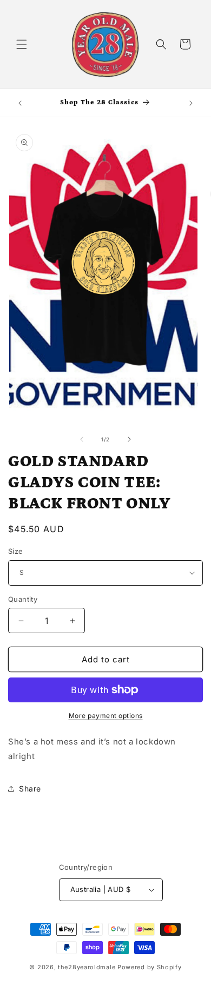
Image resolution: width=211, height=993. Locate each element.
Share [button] (30, 788)
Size (15, 551)
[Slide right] (129, 439)
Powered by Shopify (149, 967)
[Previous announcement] (20, 103)
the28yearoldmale (86, 967)
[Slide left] (82, 439)
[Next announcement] (191, 103)
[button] (22, 44)
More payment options (106, 716)
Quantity (22, 599)
